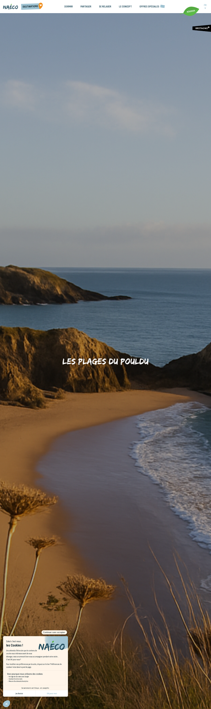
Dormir (68, 6)
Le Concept (125, 6)
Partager (85, 6)
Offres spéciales (149, 6)
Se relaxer (105, 6)
